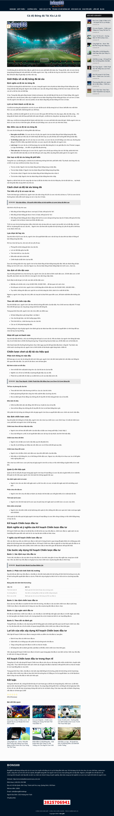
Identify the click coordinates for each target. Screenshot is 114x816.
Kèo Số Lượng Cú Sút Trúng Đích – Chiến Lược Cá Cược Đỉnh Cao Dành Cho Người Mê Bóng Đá (102, 75)
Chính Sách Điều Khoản (56, 811)
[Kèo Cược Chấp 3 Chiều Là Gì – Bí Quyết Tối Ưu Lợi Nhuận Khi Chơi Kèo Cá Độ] (18, 711)
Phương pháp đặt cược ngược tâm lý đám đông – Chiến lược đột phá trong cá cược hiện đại (102, 83)
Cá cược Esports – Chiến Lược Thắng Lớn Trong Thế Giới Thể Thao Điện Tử (42, 721)
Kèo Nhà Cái (76, 9)
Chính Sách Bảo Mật (42, 811)
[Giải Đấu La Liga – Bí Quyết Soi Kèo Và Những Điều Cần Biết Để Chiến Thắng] (69, 733)
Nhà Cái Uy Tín (45, 9)
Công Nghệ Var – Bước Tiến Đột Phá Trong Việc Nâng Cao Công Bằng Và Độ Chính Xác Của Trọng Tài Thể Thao (101, 44)
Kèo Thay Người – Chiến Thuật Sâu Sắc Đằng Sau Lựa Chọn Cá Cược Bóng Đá (102, 68)
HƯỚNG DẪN (32, 9)
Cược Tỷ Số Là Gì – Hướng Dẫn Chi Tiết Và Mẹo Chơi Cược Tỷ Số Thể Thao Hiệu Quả (69, 721)
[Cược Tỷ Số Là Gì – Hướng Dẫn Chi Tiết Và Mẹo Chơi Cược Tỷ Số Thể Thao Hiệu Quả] (69, 711)
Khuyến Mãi (87, 9)
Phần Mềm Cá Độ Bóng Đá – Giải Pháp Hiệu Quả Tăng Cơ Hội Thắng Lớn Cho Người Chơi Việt (43, 743)
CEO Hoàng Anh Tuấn (25, 794)
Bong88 (13, 9)
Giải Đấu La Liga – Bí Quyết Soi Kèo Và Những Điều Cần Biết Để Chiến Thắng (68, 743)
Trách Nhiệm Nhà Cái (71, 811)
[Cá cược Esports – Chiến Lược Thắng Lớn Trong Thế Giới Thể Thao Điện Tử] (44, 711)
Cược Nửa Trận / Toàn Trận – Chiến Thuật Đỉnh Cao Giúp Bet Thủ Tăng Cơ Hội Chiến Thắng (102, 91)
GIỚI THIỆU (21, 9)
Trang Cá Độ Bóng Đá (61, 9)
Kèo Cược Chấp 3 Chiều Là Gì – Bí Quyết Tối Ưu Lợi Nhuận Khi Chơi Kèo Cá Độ (18, 721)
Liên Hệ (96, 9)
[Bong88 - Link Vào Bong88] (57, 3)
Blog (102, 9)
